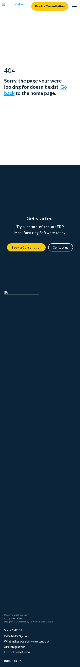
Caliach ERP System (16, 636)
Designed (9, 621)
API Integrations (14, 646)
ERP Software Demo (17, 652)
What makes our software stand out (26, 641)
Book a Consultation (50, 6)
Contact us (60, 247)
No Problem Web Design (41, 621)
